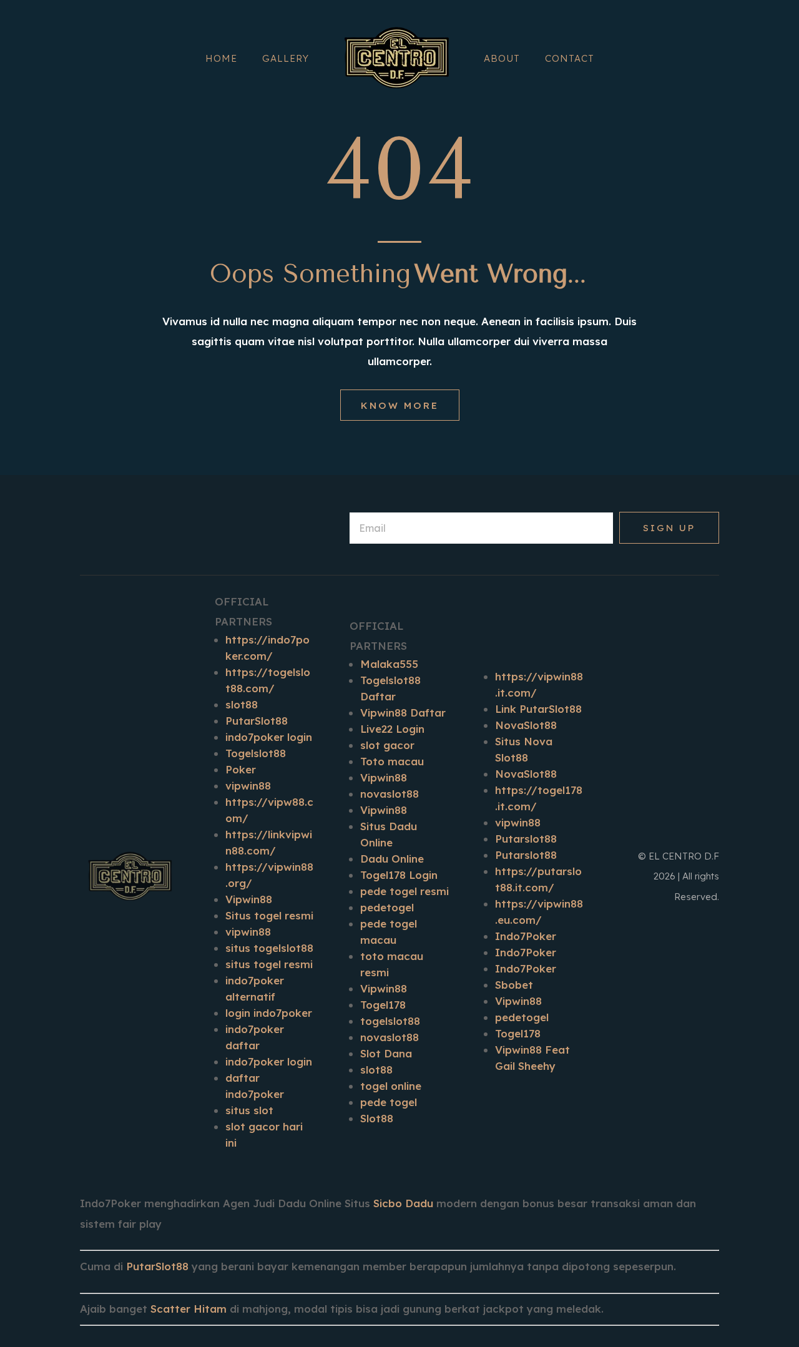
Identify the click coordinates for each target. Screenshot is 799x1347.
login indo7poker (268, 1012)
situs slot (249, 1110)
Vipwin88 (248, 899)
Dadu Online (392, 858)
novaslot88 (389, 793)
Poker (240, 769)
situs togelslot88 (269, 947)
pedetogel (387, 907)
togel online (390, 1085)
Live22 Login (392, 728)
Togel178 (383, 1004)
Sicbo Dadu (403, 1203)
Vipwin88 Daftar (403, 712)
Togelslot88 (255, 753)
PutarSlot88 (256, 720)
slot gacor (387, 745)
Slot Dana (386, 1053)
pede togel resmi (404, 891)
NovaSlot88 (526, 725)
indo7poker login (268, 736)
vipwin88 (248, 785)
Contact (569, 58)
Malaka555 (389, 663)
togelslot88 (390, 1020)
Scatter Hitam (188, 1308)
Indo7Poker (525, 936)
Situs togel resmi (269, 915)
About (502, 58)
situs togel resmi (269, 964)
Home (221, 58)
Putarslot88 (526, 838)
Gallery (285, 58)
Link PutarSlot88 (538, 708)
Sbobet (514, 984)
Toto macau (392, 761)
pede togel (388, 1102)
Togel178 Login (399, 874)
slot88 (241, 704)
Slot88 (376, 1118)
